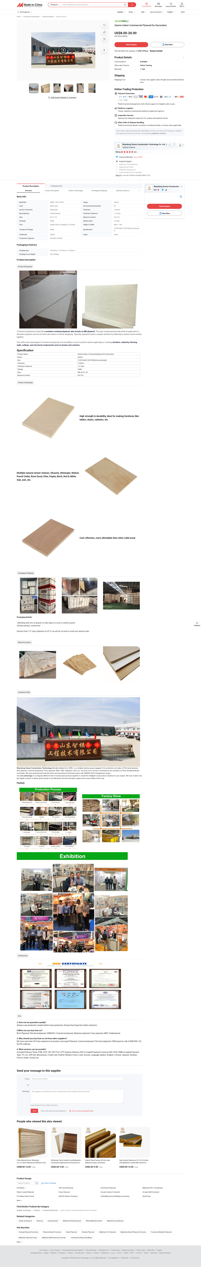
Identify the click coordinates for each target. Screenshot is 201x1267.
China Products (55, 1250)
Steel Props (146, 1196)
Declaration (124, 1258)
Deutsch (96, 1253)
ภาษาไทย (138, 1253)
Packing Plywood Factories (28, 1232)
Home (19, 16)
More (19, 1242)
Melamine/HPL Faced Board (152, 1188)
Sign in (181, 6)
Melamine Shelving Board (72, 1221)
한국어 (119, 1253)
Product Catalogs (49, 1183)
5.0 (155, 190)
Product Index (140, 1250)
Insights (159, 1250)
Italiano (89, 1253)
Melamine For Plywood (107, 1232)
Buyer (131, 12)
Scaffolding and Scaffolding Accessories (114, 1196)
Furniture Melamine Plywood (161, 1232)
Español (53, 1253)
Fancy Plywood (64, 1192)
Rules (183, 12)
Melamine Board (61, 16)
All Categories (25, 12)
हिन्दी (132, 1253)
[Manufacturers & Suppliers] (29, 4)
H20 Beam (20, 1188)
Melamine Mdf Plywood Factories (54, 1237)
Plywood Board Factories (52, 1232)
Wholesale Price (104, 1250)
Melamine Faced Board (115, 1221)
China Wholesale (91, 1250)
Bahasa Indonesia (165, 1253)
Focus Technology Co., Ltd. (85, 1258)
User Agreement (114, 1258)
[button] (134, 190)
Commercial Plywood (108, 1188)
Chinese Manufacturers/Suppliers (72, 1250)
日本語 (126, 1253)
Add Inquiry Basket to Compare (63, 97)
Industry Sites (115, 1250)
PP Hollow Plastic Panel (25, 1196)
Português (62, 1253)
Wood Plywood (71, 1232)
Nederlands (105, 1253)
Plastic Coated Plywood (25, 1192)
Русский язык (79, 1253)
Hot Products (43, 1250)
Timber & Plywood (48, 16)
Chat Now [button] (169, 44)
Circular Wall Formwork (150, 1192)
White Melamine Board (94, 1221)
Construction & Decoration (31, 16)
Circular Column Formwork (110, 1192)
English (46, 1253)
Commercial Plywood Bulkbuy (81, 1237)
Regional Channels (128, 1250)
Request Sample (156, 51)
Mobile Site (150, 1250)
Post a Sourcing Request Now (81, 1111)
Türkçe (146, 1253)
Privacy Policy (135, 1258)
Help (142, 12)
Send (34, 1111)
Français (70, 1253)
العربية (113, 1253)
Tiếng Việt (153, 1253)
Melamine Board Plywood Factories (133, 1232)
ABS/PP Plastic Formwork (68, 1196)
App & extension (156, 12)
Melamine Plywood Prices (28, 1237)
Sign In (118, 175)
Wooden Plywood (88, 1232)
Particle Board (53, 1221)
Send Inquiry (131, 44)
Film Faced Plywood (66, 1188)
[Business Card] (181, 196)
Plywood (40, 1221)
